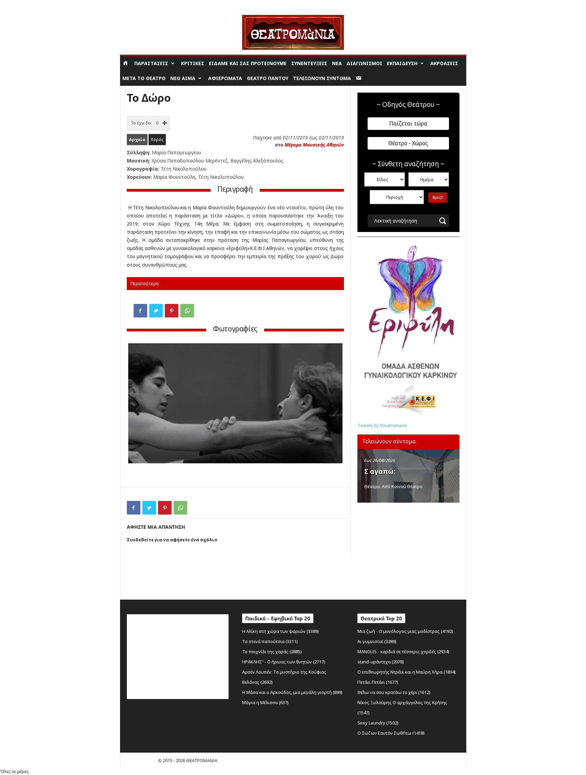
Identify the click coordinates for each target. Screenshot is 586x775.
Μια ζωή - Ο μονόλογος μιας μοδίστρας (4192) (405, 631)
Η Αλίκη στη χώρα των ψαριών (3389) (280, 631)
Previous (138, 410)
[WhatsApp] (187, 310)
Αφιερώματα (225, 78)
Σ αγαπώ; (379, 471)
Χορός (157, 139)
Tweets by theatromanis (382, 425)
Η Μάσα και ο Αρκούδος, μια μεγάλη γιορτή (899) (292, 692)
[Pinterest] (171, 310)
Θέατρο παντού (267, 78)
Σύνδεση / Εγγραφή (139, 4)
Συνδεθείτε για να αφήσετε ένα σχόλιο (172, 540)
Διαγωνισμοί (364, 63)
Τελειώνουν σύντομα (322, 78)
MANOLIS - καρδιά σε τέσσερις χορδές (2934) (403, 651)
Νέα (337, 63)
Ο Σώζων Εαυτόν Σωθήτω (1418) (391, 733)
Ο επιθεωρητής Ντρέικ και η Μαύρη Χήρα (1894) (406, 672)
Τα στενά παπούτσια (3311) (270, 641)
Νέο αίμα (182, 78)
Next (332, 410)
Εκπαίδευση (402, 63)
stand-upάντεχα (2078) (380, 662)
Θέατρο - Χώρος (408, 143)
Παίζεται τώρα (408, 123)
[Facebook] (140, 310)
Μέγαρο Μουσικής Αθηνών (314, 144)
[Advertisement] (408, 549)
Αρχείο (137, 139)
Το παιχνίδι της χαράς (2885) (272, 651)
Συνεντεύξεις (309, 63)
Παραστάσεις (151, 63)
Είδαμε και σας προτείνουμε (248, 63)
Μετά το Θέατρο (143, 78)
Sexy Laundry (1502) (377, 723)
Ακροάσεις (444, 63)
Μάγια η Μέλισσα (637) (265, 702)
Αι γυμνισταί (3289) (376, 641)
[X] (156, 310)
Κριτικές (192, 63)
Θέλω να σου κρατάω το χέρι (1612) (393, 692)
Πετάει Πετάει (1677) (377, 682)
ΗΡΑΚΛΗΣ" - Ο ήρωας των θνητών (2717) (283, 662)
